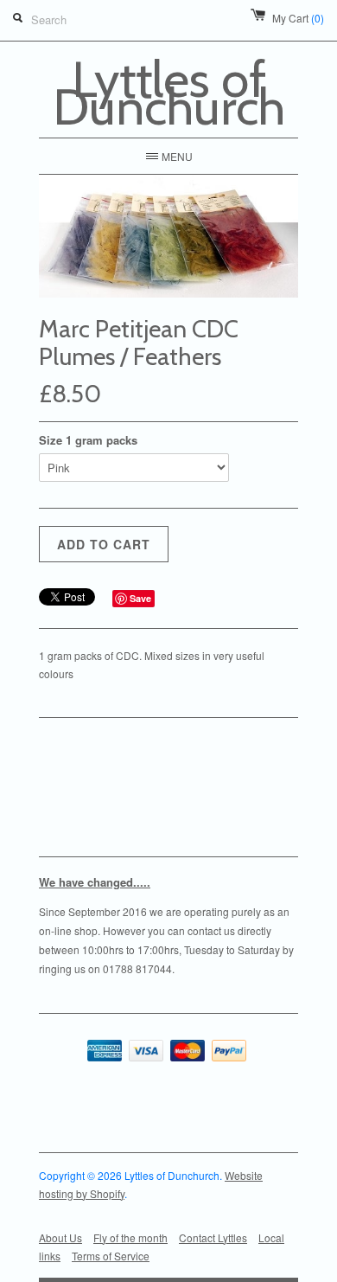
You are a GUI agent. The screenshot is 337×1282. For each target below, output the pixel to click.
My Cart (298, 17)
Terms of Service (110, 1255)
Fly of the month (130, 1237)
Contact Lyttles (213, 1237)
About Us (60, 1237)
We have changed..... (94, 882)
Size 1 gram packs (88, 440)
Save (140, 598)
